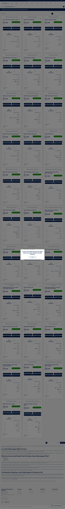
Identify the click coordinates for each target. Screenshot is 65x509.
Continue (32, 257)
